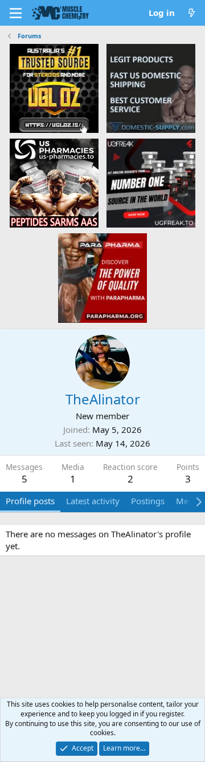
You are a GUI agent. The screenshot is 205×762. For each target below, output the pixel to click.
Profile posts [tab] (30, 500)
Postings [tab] (148, 500)
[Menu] (15, 13)
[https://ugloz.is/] (54, 88)
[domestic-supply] (150, 88)
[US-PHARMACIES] (54, 182)
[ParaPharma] (102, 277)
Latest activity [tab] (93, 500)
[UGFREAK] (150, 182)
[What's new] (192, 12)
